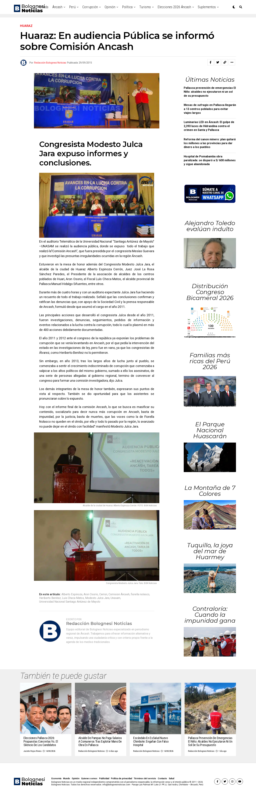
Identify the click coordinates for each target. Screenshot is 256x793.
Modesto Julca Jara (97, 598)
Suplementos (207, 7)
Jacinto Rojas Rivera (32, 751)
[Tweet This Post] (218, 62)
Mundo (66, 778)
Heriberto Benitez (50, 598)
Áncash (57, 7)
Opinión (110, 7)
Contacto (162, 778)
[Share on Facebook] (210, 62)
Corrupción (90, 7)
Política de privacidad (121, 778)
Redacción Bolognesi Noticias (50, 62)
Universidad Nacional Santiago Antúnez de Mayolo (69, 601)
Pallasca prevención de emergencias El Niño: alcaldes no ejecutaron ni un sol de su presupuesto (210, 91)
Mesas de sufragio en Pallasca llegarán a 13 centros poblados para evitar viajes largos (210, 108)
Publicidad (104, 778)
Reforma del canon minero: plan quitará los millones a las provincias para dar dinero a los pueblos (210, 143)
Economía (56, 778)
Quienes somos (89, 778)
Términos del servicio (145, 778)
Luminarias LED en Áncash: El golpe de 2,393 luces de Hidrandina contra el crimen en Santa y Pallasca (209, 126)
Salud (171, 778)
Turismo (145, 7)
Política (127, 7)
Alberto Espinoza (71, 594)
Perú (72, 7)
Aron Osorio (91, 594)
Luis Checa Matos (73, 598)
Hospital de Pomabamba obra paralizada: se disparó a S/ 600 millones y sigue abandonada (210, 160)
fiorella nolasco (140, 594)
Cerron (103, 594)
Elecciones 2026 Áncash (174, 7)
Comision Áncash (119, 594)
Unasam (115, 598)
